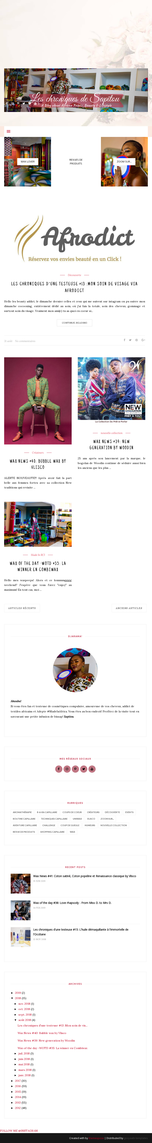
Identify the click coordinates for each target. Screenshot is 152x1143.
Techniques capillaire (54, 818)
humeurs (90, 825)
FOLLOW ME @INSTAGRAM (19, 1130)
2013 (18, 1102)
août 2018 (25, 1020)
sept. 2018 (25, 1014)
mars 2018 (25, 1070)
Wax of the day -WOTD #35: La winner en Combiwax (38, 567)
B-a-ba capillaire (47, 812)
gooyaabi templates (136, 1138)
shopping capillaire (52, 831)
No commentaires (25, 341)
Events (129, 812)
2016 (18, 1086)
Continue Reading (74, 322)
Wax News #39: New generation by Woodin (111, 445)
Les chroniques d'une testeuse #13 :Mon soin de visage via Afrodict (74, 288)
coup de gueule (70, 825)
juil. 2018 (24, 1053)
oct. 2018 (24, 1009)
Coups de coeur (72, 812)
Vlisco (91, 818)
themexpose (96, 1138)
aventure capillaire (25, 825)
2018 (18, 998)
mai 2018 (24, 1064)
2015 (18, 1091)
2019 (18, 993)
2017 (18, 1081)
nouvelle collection (112, 433)
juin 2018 (24, 1059)
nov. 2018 (24, 1003)
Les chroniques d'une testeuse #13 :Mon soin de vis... (52, 1025)
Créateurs (38, 452)
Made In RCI (38, 555)
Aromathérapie (22, 812)
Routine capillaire (24, 818)
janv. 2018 (24, 1075)
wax (72, 831)
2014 (18, 1097)
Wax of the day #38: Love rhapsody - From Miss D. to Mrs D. (72, 903)
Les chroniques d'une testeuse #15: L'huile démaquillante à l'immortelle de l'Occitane (80, 932)
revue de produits (24, 831)
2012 (18, 1108)
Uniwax (77, 818)
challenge (48, 825)
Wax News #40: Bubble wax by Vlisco (38, 464)
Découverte (74, 275)
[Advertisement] (76, 40)
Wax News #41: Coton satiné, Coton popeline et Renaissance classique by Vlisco (84, 876)
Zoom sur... (107, 818)
